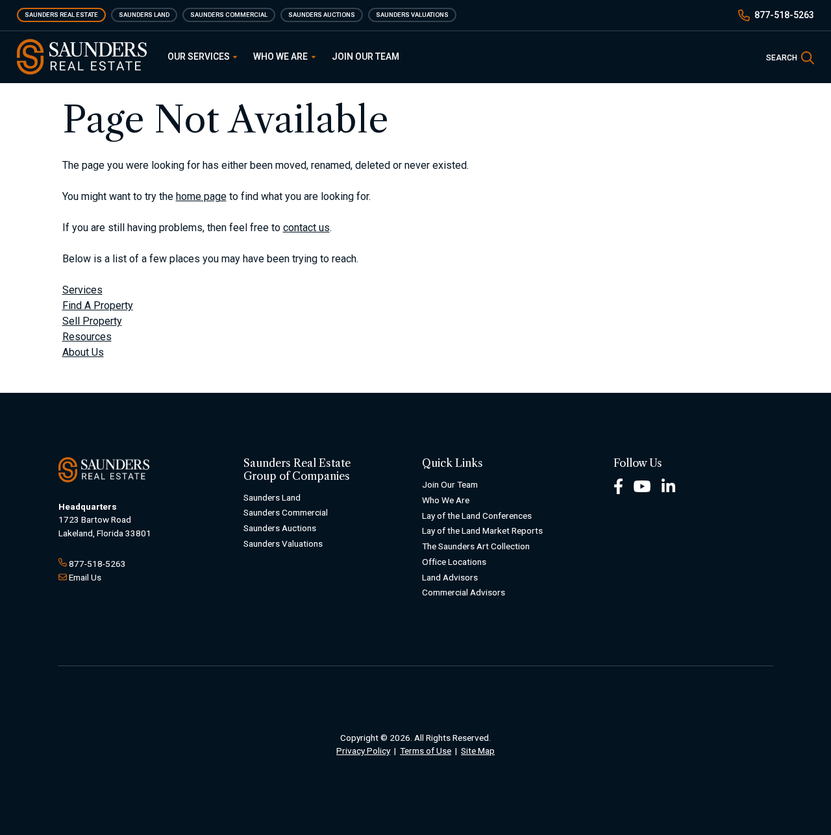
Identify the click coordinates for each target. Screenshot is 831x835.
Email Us (85, 577)
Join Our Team (365, 56)
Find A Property (97, 305)
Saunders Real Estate (61, 14)
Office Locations (454, 561)
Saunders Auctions (321, 14)
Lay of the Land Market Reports (482, 530)
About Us (83, 352)
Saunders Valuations (412, 14)
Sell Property (92, 321)
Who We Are (281, 56)
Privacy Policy (363, 750)
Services (82, 290)
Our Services (199, 56)
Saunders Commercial (228, 14)
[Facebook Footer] (618, 485)
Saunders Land (144, 14)
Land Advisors (450, 577)
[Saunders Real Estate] (82, 57)
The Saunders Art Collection (476, 546)
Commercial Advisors (463, 592)
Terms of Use (425, 750)
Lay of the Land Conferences (477, 515)
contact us (306, 227)
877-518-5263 (784, 15)
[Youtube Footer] (642, 485)
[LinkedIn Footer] (669, 485)
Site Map (478, 750)
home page (201, 196)
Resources (87, 336)
